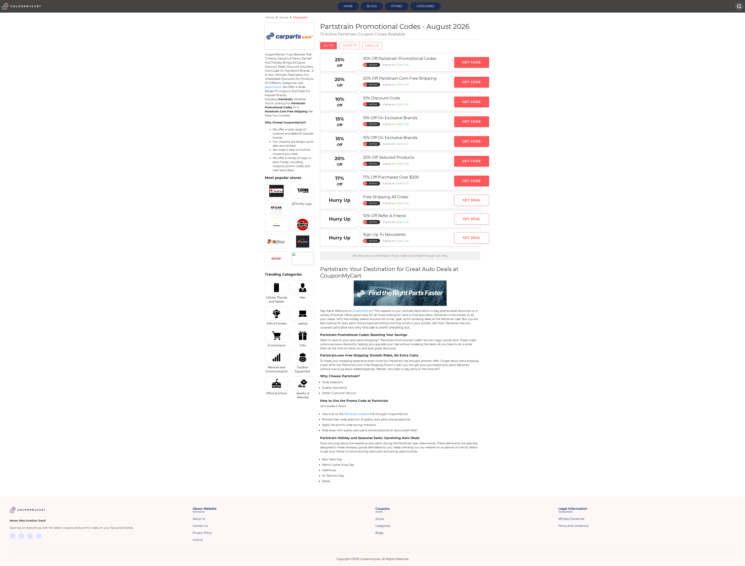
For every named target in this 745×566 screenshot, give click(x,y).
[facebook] (13, 536)
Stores (396, 6)
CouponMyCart (362, 311)
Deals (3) (372, 45)
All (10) (328, 45)
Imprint (198, 540)
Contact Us (200, 526)
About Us (199, 519)
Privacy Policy (202, 533)
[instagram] (30, 536)
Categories (425, 6)
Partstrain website (356, 414)
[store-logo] (276, 191)
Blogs (372, 6)
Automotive (273, 87)
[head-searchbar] (739, 6)
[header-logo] (21, 6)
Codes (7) (349, 45)
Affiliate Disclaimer (571, 519)
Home (348, 6)
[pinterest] (39, 536)
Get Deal (472, 200)
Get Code (471, 62)
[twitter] (21, 536)
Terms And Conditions (573, 526)
